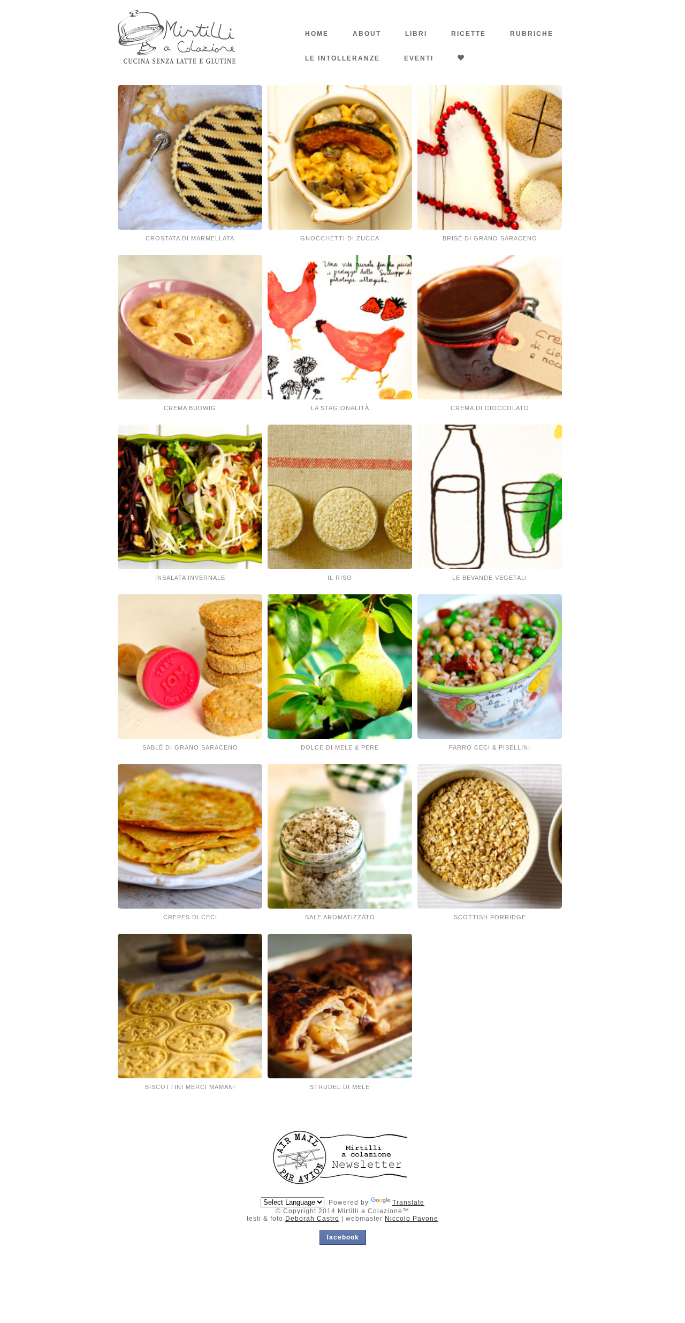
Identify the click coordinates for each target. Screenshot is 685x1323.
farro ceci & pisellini (489, 747)
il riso (340, 577)
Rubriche (531, 33)
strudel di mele (340, 1087)
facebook (342, 1237)
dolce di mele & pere (340, 747)
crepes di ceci (190, 917)
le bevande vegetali (489, 577)
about (367, 33)
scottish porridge (490, 917)
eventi (418, 58)
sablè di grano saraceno (190, 747)
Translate (408, 1202)
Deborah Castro (312, 1218)
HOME (317, 33)
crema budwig (190, 408)
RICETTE (468, 33)
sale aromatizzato (340, 917)
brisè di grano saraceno (490, 238)
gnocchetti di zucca (339, 238)
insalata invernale (190, 577)
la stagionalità (340, 408)
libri (416, 33)
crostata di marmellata (190, 238)
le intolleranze (342, 58)
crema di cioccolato (490, 408)
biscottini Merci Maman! (190, 1087)
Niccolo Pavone (411, 1218)
